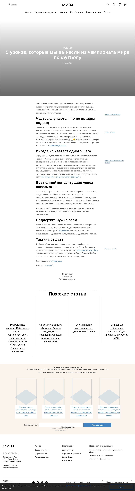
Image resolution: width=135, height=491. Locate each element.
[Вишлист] (119, 4)
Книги (28, 12)
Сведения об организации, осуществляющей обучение (106, 451)
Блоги (107, 12)
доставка (14, 5)
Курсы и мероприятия (45, 12)
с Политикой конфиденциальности (78, 486)
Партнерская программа (71, 454)
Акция (63, 12)
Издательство (93, 12)
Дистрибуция (67, 457)
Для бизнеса (76, 12)
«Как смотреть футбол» (87, 250)
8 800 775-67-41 (11, 453)
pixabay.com (56, 261)
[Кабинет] (113, 4)
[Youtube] (33, 482)
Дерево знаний (41, 454)
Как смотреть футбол (111, 249)
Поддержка (64, 231)
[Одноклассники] (42, 482)
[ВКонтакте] (38, 482)
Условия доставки (42, 457)
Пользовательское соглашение (101, 456)
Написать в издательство (117, 482)
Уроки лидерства (110, 132)
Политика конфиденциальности (101, 459)
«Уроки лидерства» (58, 145)
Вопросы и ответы (42, 450)
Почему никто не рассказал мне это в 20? (114, 161)
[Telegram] (46, 482)
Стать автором (67, 450)
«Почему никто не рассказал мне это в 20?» (60, 177)
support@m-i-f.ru (9, 465)
